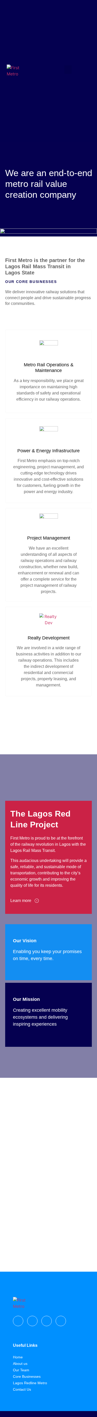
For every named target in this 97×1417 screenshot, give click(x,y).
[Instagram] (32, 1321)
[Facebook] (18, 1321)
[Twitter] (46, 1321)
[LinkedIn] (61, 1321)
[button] (68, 69)
